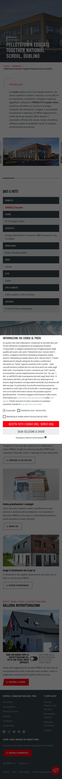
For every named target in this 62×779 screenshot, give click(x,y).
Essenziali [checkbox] (10, 410)
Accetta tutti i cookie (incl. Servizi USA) (31, 424)
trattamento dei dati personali (30, 398)
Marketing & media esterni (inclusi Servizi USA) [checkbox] (27, 416)
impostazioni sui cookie (31, 404)
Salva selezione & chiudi (31, 432)
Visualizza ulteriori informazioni (30, 438)
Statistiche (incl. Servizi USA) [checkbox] (33, 410)
